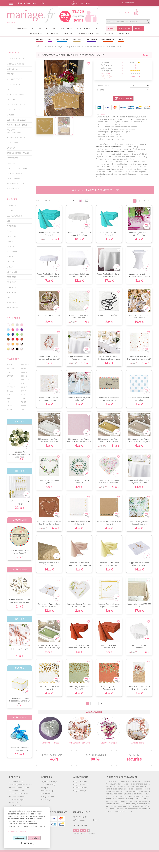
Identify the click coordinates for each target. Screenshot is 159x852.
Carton (10, 376)
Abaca (9, 365)
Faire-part (44, 787)
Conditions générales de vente (20, 784)
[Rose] (21, 325)
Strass (24, 398)
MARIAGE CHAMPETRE (15, 64)
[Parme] (17, 329)
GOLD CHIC (11, 282)
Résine (24, 387)
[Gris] (17, 325)
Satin (23, 394)
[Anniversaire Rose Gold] (79, 728)
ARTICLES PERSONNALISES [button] (88, 34)
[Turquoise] (8, 334)
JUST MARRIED (12, 251)
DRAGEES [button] (10, 115)
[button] (77, 39)
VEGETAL (10, 211)
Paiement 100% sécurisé (18, 796)
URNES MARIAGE (13, 178)
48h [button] (135, 68)
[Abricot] (13, 344)
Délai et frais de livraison (18, 793)
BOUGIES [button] (10, 74)
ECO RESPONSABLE (14, 216)
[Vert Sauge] (21, 334)
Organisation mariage (49, 781)
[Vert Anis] (17, 334)
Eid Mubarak (12, 307)
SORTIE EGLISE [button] (67, 28)
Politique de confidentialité (19, 787)
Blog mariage (46, 799)
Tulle (23, 402)
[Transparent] (21, 349)
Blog (43, 3)
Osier (23, 368)
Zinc (23, 409)
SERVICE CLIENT (81, 812)
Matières (13, 359)
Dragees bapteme (80, 781)
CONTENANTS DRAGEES (16, 120)
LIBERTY (10, 241)
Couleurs (13, 318)
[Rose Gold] (13, 349)
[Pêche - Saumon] (8, 344)
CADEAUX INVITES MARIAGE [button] (18, 153)
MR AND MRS (12, 272)
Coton (10, 379)
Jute (8, 394)
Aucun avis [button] (135, 76)
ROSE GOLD (11, 277)
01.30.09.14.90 (80, 817)
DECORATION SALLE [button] (15, 84)
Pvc (22, 383)
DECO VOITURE (53, 34)
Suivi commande (127, 2)
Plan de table (46, 793)
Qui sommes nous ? (16, 781)
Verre (23, 406)
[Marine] (13, 334)
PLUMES (10, 231)
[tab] (19, 58)
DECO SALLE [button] (36, 28)
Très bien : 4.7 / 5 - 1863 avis (84, 833)
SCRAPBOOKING (13, 143)
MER (8, 221)
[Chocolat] (8, 339)
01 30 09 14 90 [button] (83, 3)
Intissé (10, 391)
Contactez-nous (15, 805)
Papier (24, 372)
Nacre (9, 409)
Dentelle (11, 387)
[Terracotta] (21, 339)
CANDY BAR (11, 236)
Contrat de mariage (48, 784)
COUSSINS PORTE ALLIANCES (18, 168)
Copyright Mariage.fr (16, 799)
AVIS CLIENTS (80, 825)
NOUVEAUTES (124, 28)
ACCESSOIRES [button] (51, 28)
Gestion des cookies (17, 790)
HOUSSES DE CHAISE (15, 94)
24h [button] (135, 65)
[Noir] (17, 349)
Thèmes (12, 199)
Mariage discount (47, 796)
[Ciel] (8, 329)
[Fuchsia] (13, 329)
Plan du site (13, 802)
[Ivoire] (13, 325)
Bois (9, 372)
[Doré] (8, 349)
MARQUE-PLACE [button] (13, 69)
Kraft (9, 398)
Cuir (9, 383)
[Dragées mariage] (108, 728)
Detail (5, 435)
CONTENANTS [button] (109, 34)
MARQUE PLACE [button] (36, 34)
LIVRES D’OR (12, 163)
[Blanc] (8, 325)
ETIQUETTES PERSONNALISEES (14, 131)
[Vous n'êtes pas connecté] (118, 13)
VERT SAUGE (12, 292)
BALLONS (10, 89)
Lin (8, 402)
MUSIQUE (11, 262)
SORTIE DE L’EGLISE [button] (14, 110)
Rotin (23, 391)
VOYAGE (10, 256)
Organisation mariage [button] (27, 3)
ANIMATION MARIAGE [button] (15, 183)
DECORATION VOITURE (16, 104)
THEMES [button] (111, 28)
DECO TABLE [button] (22, 28)
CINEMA (10, 267)
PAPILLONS (11, 226)
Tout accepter (19, 838)
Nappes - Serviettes (99, 190)
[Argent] (21, 344)
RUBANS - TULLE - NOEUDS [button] (18, 125)
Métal (9, 406)
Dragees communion (81, 784)
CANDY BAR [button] (68, 34)
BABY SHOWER (13, 188)
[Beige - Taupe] (17, 344)
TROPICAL (11, 246)
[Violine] (21, 329)
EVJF (8, 297)
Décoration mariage (52, 46)
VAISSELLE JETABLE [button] (14, 79)
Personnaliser (26, 843)
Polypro (25, 379)
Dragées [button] (100, 28)
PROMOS (138, 28)
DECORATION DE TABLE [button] (16, 59)
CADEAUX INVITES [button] (84, 28)
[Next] (148, 201)
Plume (24, 376)
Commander (125, 98)
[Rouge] (17, 339)
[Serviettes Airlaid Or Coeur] (64, 88)
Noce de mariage (47, 790)
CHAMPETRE (12, 205)
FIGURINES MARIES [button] (14, 173)
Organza (25, 365)
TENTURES (11, 99)
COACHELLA (11, 287)
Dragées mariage (79, 790)
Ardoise (10, 368)
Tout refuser (34, 838)
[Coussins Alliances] (50, 728)
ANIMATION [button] (124, 34)
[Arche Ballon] (137, 728)
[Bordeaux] (13, 339)
